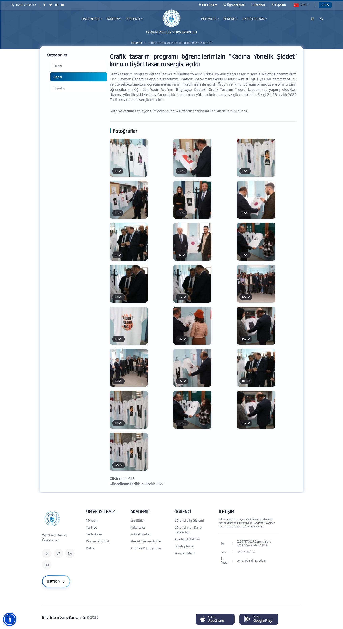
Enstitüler (137, 520)
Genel (58, 77)
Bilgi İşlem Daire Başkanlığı (64, 617)
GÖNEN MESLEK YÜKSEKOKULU (171, 31)
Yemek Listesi (184, 553)
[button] (9, 619)
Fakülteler (137, 527)
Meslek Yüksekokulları (146, 541)
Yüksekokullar (140, 534)
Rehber (260, 5)
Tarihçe (91, 527)
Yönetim (92, 520)
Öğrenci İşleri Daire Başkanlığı (188, 529)
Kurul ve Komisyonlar (145, 548)
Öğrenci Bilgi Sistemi (189, 520)
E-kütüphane (184, 546)
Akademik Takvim (187, 539)
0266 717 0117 (26, 5)
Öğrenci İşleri (236, 5)
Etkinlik (59, 88)
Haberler (136, 42)
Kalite (90, 548)
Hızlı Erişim (209, 5)
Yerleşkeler (94, 534)
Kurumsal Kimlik (98, 541)
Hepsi (58, 65)
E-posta (280, 5)
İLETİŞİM (226, 511)
